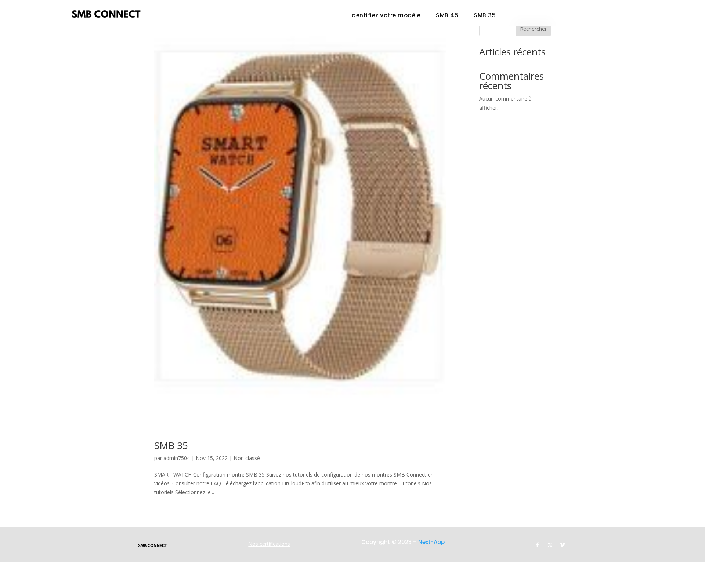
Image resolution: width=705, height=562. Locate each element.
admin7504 (176, 458)
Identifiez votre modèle (385, 16)
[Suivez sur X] (550, 545)
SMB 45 (447, 16)
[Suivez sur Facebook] (537, 545)
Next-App (431, 542)
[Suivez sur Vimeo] (562, 545)
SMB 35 (485, 16)
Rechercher (533, 28)
